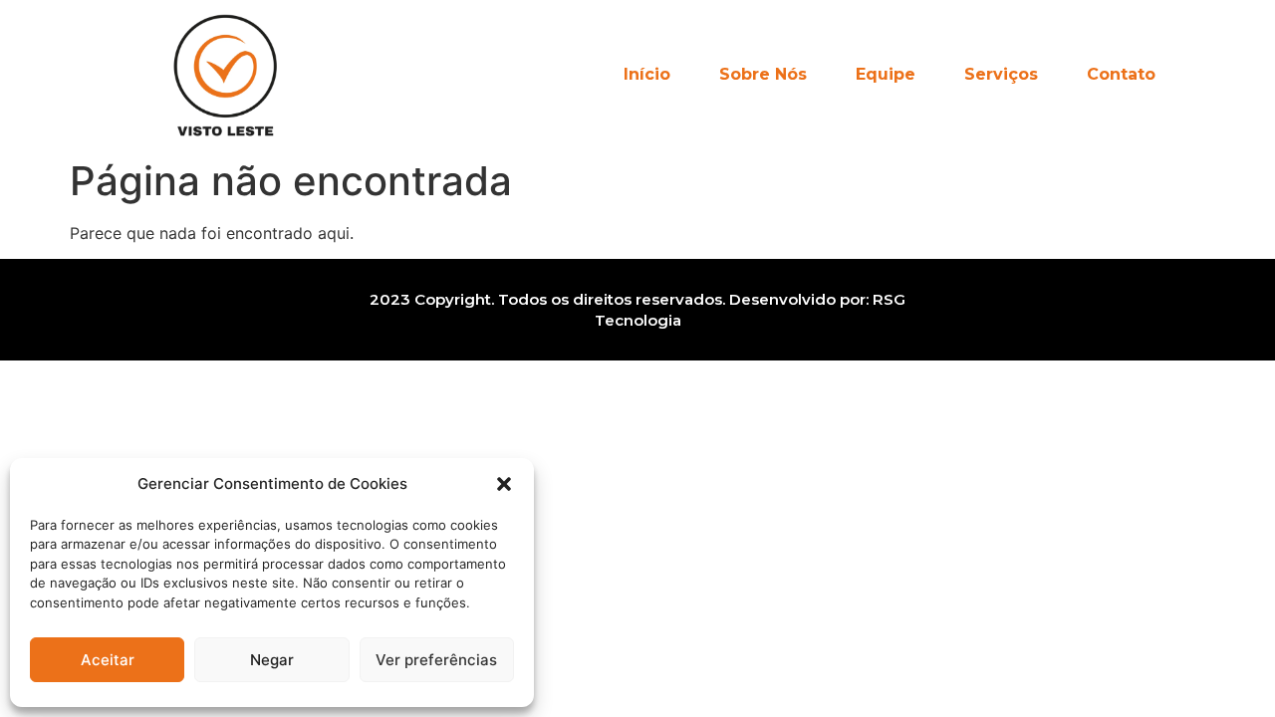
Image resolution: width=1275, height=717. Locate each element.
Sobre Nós (763, 74)
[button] (504, 484)
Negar (272, 659)
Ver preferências (436, 659)
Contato (1121, 74)
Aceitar (107, 659)
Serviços (1001, 74)
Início (647, 74)
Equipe (885, 74)
